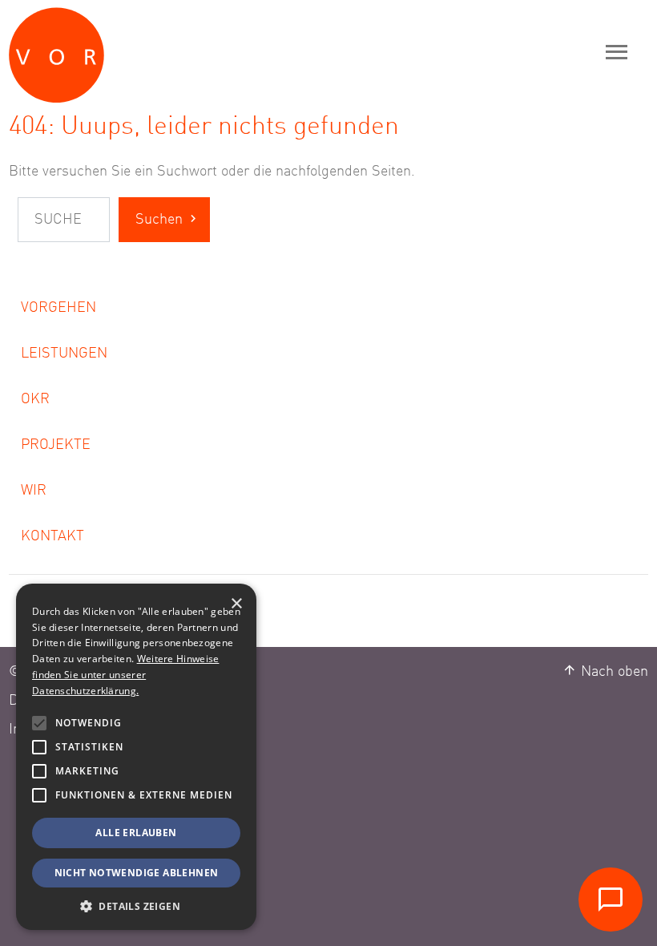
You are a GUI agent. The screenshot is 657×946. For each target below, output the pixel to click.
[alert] (136, 757)
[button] (39, 723)
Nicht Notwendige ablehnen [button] (136, 872)
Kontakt (52, 536)
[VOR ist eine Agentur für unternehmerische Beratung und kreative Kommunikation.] (133, 51)
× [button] (236, 604)
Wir (33, 490)
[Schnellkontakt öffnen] (610, 899)
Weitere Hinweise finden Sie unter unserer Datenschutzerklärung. (125, 674)
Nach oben (612, 672)
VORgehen (58, 308)
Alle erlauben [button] (135, 832)
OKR (35, 399)
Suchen (159, 219)
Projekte (56, 445)
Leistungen (64, 353)
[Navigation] (617, 52)
